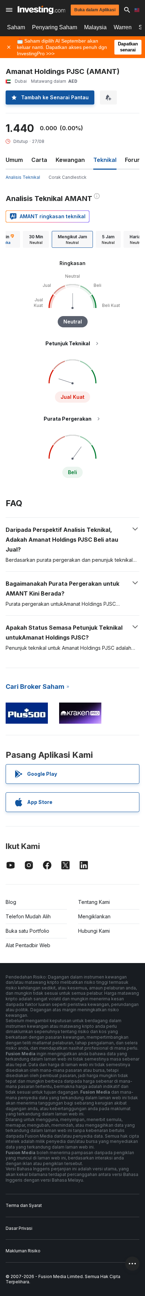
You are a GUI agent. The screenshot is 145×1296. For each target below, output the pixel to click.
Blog (11, 902)
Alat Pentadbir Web (28, 945)
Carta (39, 159)
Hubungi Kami (94, 931)
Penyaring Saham (54, 27)
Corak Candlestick (68, 177)
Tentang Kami (94, 902)
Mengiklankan (94, 916)
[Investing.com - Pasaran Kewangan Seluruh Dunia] (41, 10)
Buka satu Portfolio (27, 931)
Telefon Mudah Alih (28, 916)
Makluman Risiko (23, 1250)
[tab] (36, 239)
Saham (16, 27)
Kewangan (70, 159)
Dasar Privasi (19, 1228)
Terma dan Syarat (24, 1205)
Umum (14, 159)
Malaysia (95, 27)
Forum (133, 159)
